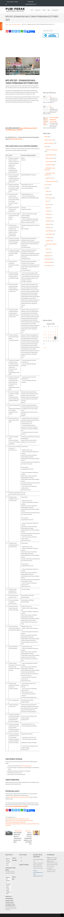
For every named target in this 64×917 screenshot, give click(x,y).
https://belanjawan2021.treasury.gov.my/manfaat (19, 797)
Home (6, 24)
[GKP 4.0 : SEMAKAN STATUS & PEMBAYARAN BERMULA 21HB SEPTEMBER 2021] (36, 834)
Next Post (28, 831)
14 (53, 334)
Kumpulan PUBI (50, 164)
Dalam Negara (19, 818)
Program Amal (50, 178)
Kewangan (49, 227)
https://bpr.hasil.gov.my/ (25, 765)
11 (46, 334)
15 (55, 334)
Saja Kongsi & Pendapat (50, 244)
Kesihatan (49, 224)
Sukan (48, 249)
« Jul (45, 347)
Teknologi (49, 252)
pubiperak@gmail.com (30, 4)
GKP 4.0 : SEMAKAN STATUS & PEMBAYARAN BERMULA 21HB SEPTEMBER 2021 (28, 838)
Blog (10, 24)
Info (28, 818)
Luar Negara (50, 237)
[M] (45, 98)
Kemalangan (50, 221)
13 (50, 334)
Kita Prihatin (23, 823)
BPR (24, 822)
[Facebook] (46, 1)
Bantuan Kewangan (29, 820)
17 (44, 337)
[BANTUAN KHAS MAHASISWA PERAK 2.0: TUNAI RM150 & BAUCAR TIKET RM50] (8, 834)
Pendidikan (49, 240)
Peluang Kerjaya (49, 262)
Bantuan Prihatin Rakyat (10, 822)
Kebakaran (49, 214)
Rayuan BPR (8, 825)
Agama (48, 191)
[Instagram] (51, 1)
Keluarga (49, 217)
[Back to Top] (62, 915)
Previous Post (18, 831)
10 (44, 334)
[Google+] (48, 1)
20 (50, 337)
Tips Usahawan (49, 265)
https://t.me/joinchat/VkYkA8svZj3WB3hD (18, 806)
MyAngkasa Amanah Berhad (49, 168)
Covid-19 (48, 184)
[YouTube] (54, 1)
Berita (47, 146)
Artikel (47, 136)
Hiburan (48, 207)
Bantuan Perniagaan (50, 143)
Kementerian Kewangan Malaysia (12, 823)
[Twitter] (45, 1)
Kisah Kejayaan (50, 234)
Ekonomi (25, 818)
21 (53, 337)
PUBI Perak (15, 10)
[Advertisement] (22, 45)
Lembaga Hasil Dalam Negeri (32, 823)
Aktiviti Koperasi (51, 158)
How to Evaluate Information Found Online (54, 120)
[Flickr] (56, 1)
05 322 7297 (30, 1)
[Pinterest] (58, 1)
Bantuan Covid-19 (12, 820)
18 (46, 337)
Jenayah (49, 211)
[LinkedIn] (49, 1)
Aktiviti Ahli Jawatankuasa (50, 150)
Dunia (48, 201)
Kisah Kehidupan (51, 230)
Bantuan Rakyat (19, 822)
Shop (8, 1)
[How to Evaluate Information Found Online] (45, 121)
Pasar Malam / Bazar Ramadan (49, 173)
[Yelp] (53, 1)
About (11, 1)
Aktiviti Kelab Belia (51, 154)
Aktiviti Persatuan (51, 161)
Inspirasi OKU (48, 255)
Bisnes (49, 194)
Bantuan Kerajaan (17, 24)
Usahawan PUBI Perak (52, 181)
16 (57, 334)
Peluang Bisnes (49, 259)
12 (48, 334)
